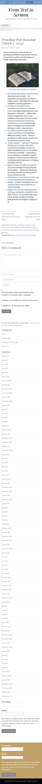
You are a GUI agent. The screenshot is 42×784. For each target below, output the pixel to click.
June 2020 (5, 659)
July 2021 (4, 606)
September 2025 (7, 401)
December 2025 (7, 389)
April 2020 (5, 668)
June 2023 (5, 512)
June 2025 (5, 413)
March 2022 (5, 573)
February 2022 (6, 577)
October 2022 (6, 545)
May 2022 (5, 565)
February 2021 (6, 626)
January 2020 (6, 680)
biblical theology (11, 225)
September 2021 (7, 598)
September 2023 (7, 500)
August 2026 (5, 356)
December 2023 (7, 487)
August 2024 (5, 454)
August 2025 (5, 405)
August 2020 (5, 651)
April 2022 (5, 569)
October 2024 (6, 446)
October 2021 (6, 594)
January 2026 (6, 385)
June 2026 (5, 364)
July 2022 (4, 557)
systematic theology (31, 230)
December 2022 (7, 536)
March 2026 (5, 377)
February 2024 (6, 479)
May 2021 (5, 614)
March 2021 (5, 622)
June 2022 (5, 561)
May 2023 (5, 516)
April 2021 (5, 618)
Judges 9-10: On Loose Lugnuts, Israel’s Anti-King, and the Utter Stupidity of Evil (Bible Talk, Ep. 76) (22, 192)
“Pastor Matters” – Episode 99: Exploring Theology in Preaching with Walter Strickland (23, 145)
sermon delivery (25, 228)
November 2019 (7, 688)
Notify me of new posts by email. (16, 306)
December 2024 (7, 438)
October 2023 (6, 495)
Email (5, 710)
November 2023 (7, 491)
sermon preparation (17, 230)
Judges (33, 225)
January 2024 (6, 483)
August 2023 (5, 504)
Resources (5, 346)
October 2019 (6, 692)
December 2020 (7, 635)
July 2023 (4, 508)
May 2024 (5, 467)
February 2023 (6, 528)
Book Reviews (6, 338)
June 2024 (5, 463)
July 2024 (4, 458)
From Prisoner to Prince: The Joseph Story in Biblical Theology (23, 184)
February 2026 (6, 381)
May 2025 (5, 417)
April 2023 (5, 520)
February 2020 (6, 676)
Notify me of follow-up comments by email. (20, 300)
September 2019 (7, 696)
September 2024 (7, 450)
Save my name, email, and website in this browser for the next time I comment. (18, 293)
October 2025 (6, 397)
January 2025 (6, 434)
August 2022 (5, 553)
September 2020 (7, 647)
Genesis (27, 225)
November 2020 (7, 639)
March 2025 (5, 426)
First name (6, 702)
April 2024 (5, 471)
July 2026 (4, 360)
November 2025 (7, 393)
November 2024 (7, 442)
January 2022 (6, 581)
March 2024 (5, 475)
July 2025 (4, 409)
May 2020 (5, 663)
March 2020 (5, 672)
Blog (13, 235)
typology (5, 233)
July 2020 (4, 655)
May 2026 (5, 368)
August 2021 (5, 602)
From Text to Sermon (21, 12)
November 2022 (7, 540)
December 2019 (7, 684)
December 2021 (7, 586)
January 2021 (6, 631)
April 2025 (5, 422)
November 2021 (7, 590)
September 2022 (7, 549)
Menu (5, 25)
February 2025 (6, 430)
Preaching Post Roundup (26, 235)
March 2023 (5, 524)
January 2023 (6, 532)
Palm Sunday (14, 228)
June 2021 (5, 610)
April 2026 (5, 372)
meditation (5, 228)
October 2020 (6, 643)
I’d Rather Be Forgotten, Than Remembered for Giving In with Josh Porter (21, 108)
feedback (21, 225)
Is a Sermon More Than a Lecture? (20, 94)
